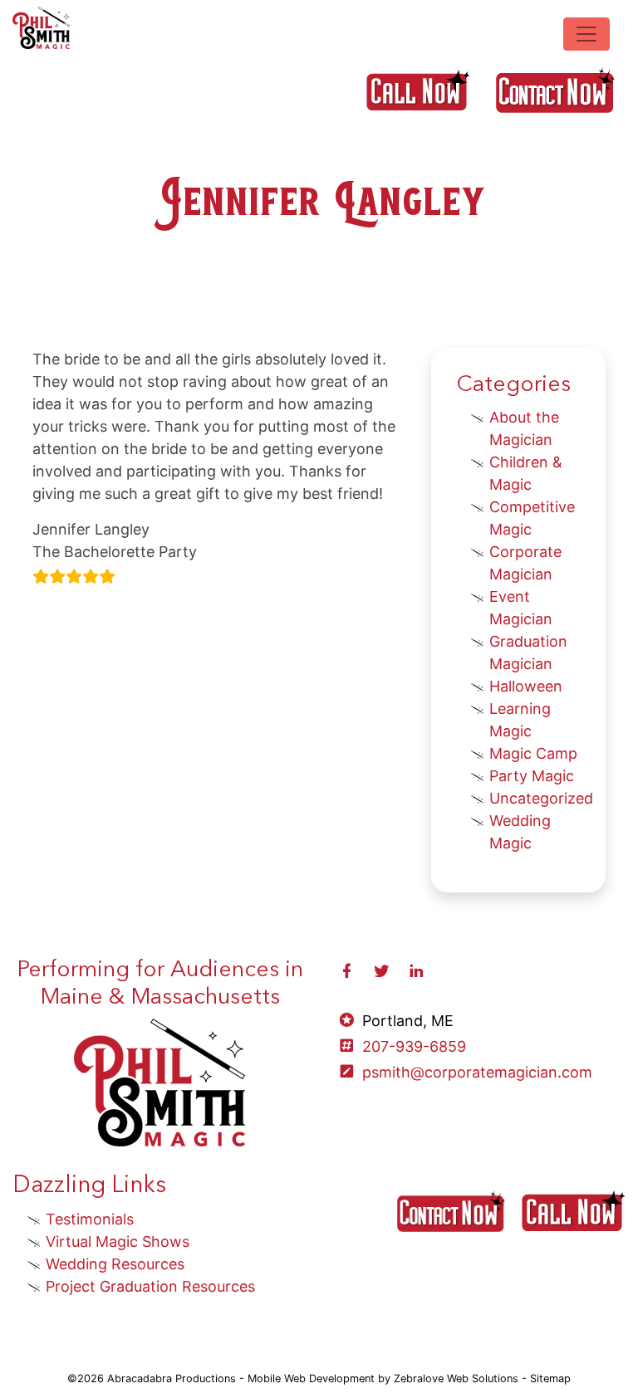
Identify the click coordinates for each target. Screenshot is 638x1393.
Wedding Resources (115, 1264)
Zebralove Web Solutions (456, 1378)
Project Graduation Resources (150, 1286)
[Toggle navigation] (586, 34)
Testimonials (90, 1219)
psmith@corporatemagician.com (477, 1072)
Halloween (525, 686)
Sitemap (550, 1378)
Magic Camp (533, 753)
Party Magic (531, 775)
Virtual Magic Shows (117, 1241)
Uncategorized (541, 798)
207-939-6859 (414, 1046)
